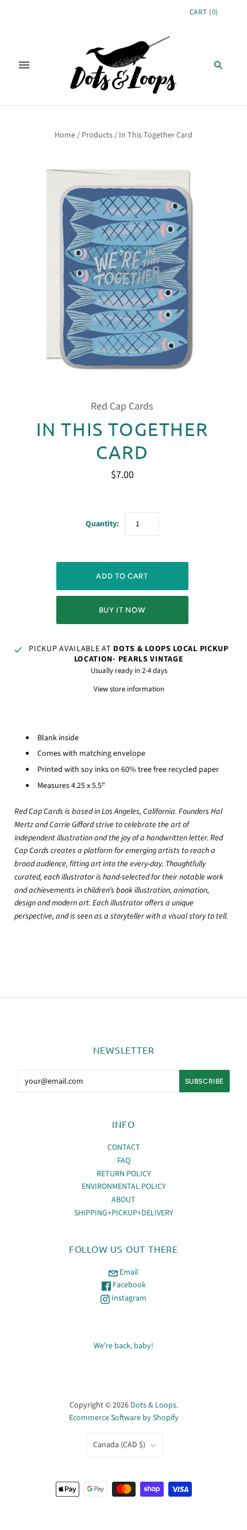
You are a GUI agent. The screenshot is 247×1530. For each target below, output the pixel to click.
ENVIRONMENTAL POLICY (124, 1186)
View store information (129, 689)
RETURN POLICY (124, 1174)
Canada (119, 1445)
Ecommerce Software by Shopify (124, 1418)
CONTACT (123, 1147)
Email (128, 1272)
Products (97, 135)
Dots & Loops (153, 1405)
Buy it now (122, 610)
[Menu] (24, 65)
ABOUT (123, 1200)
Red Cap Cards (122, 406)
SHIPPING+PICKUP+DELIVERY (123, 1213)
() (204, 12)
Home (65, 135)
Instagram (128, 1298)
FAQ (123, 1160)
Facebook (128, 1285)
